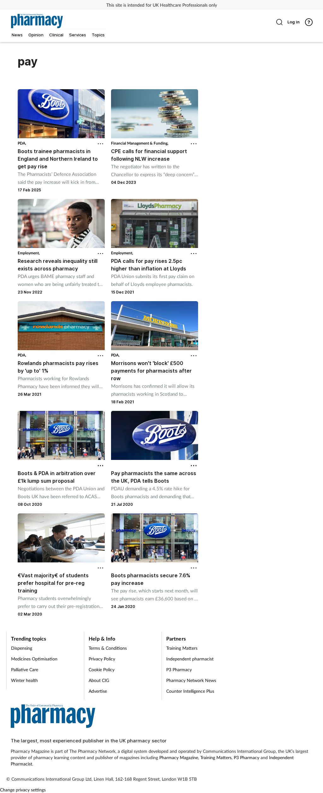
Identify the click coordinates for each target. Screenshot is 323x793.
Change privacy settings (23, 789)
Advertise (98, 691)
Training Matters (181, 648)
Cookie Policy (102, 669)
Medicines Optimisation (34, 658)
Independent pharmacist (190, 658)
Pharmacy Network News (191, 680)
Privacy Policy (102, 658)
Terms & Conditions (108, 648)
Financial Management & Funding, (139, 143)
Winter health (24, 680)
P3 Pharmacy (179, 669)
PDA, (22, 143)
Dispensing (21, 648)
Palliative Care (24, 669)
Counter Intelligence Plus (190, 691)
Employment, (29, 253)
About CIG (99, 680)
